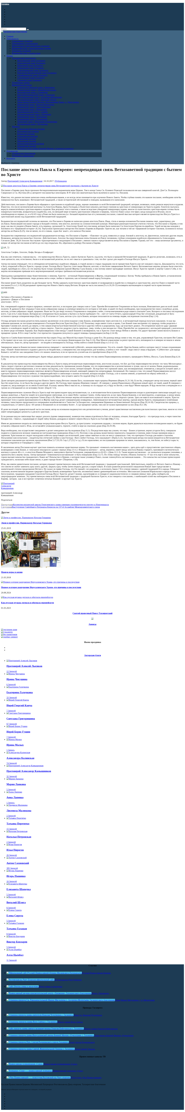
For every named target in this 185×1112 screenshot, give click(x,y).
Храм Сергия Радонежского (82, 1042)
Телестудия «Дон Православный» (86, 1077)
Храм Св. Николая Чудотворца (88, 1015)
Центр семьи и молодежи (50, 986)
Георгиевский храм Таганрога (31, 63)
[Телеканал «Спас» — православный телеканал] (29, 1071)
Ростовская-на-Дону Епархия (68, 980)
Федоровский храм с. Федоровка (32, 124)
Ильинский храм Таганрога (30, 65)
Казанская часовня (26, 134)
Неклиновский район (22, 85)
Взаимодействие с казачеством (26, 53)
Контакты (11, 158)
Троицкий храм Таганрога (29, 80)
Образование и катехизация (25, 43)
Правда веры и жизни (11, 572)
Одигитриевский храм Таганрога (32, 70)
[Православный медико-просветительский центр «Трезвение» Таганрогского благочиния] (49, 993)
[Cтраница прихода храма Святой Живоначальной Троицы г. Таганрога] (41, 1049)
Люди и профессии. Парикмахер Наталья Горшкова (26, 523)
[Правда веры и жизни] (31, 567)
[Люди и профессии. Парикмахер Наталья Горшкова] (26, 517)
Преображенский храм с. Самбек (32, 112)
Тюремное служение (21, 51)
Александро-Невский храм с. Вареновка (36, 87)
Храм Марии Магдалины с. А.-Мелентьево (135, 1000)
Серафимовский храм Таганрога (32, 75)
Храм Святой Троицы (85, 1049)
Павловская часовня (26, 141)
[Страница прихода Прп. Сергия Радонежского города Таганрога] (38, 1042)
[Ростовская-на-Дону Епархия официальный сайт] (30, 979)
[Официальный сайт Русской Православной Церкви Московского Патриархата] (44, 973)
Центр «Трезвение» (100, 993)
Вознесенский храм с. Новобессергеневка (36, 90)
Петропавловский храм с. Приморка (34, 114)
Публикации (61, 181)
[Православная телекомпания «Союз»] (25, 1064)
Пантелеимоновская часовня (30, 143)
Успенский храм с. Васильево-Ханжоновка (37, 121)
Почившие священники (23, 156)
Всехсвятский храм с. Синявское (32, 92)
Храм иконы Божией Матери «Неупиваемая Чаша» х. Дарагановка (48, 102)
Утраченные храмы (21, 82)
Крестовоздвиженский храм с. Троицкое (36, 95)
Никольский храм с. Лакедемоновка (34, 107)
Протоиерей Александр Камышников (24, 181)
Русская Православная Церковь (96, 973)
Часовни (16, 126)
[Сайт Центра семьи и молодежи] (23, 986)
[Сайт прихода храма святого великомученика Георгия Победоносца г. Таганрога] (45, 1028)
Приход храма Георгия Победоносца (101, 1029)
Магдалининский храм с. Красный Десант (36, 100)
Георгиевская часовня (27, 136)
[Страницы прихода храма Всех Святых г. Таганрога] (32, 1022)
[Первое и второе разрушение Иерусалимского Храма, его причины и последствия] (40, 582)
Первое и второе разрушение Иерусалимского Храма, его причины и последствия (41, 587)
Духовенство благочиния (23, 153)
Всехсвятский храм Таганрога (31, 60)
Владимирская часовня (28, 131)
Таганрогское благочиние (24, 58)
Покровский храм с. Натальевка (32, 117)
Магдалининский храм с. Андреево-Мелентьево (39, 97)
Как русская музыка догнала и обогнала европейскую (27, 603)
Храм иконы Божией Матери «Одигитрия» (114, 1035)
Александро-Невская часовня (31, 129)
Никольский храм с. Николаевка (32, 109)
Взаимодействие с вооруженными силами (31, 48)
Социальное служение (22, 41)
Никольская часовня (26, 139)
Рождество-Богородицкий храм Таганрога (36, 73)
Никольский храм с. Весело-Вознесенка (35, 104)
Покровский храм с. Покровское (32, 119)
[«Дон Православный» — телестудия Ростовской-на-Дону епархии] (39, 1077)
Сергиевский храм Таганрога (31, 78)
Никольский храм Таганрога (30, 68)
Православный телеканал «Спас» (67, 1071)
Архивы (5, 4)
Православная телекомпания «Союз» (60, 1064)
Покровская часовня (26, 146)
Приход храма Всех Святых (70, 1022)
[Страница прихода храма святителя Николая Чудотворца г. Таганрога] (40, 1015)
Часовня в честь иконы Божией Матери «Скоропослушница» (45, 148)
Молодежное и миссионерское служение (31, 46)
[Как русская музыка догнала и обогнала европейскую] (27, 597)
